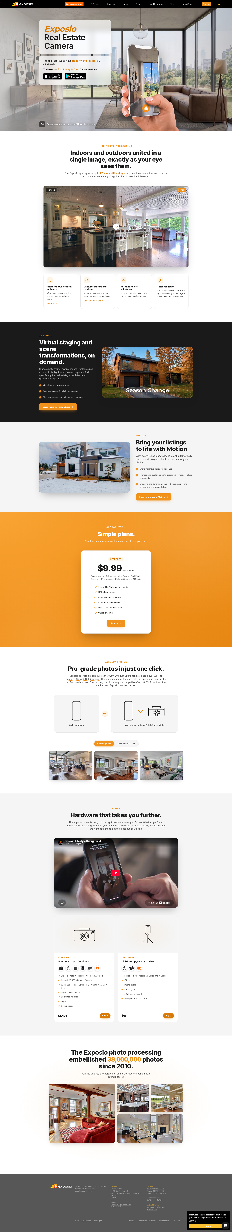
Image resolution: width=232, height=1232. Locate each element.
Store (139, 4)
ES (219, 5)
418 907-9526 (116, 1207)
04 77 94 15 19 (158, 1191)
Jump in (116, 623)
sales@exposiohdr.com (84, 1191)
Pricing (125, 4)
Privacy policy (164, 1221)
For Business (130, 1221)
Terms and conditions (147, 1221)
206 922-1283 (152, 1209)
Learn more (194, 1221)
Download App (74, 4)
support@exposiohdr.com (121, 1204)
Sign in (206, 4)
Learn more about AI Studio (58, 406)
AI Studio (95, 4)
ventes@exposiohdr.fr (155, 1189)
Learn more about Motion (153, 497)
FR (219, 3)
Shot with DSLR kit (126, 744)
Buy (105, 1016)
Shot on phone (104, 744)
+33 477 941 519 (159, 1193)
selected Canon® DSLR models (82, 679)
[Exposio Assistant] (225, 1225)
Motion (111, 4)
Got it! (208, 1226)
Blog (172, 4)
